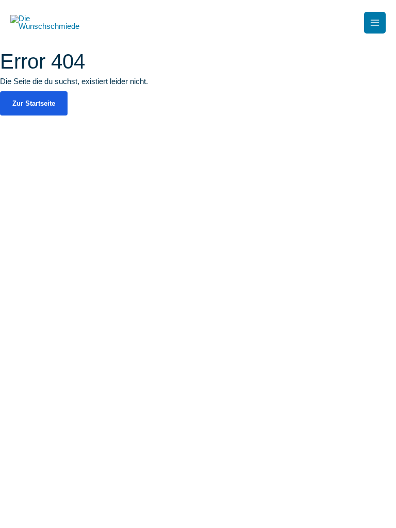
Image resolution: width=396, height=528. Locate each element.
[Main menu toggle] (375, 23)
